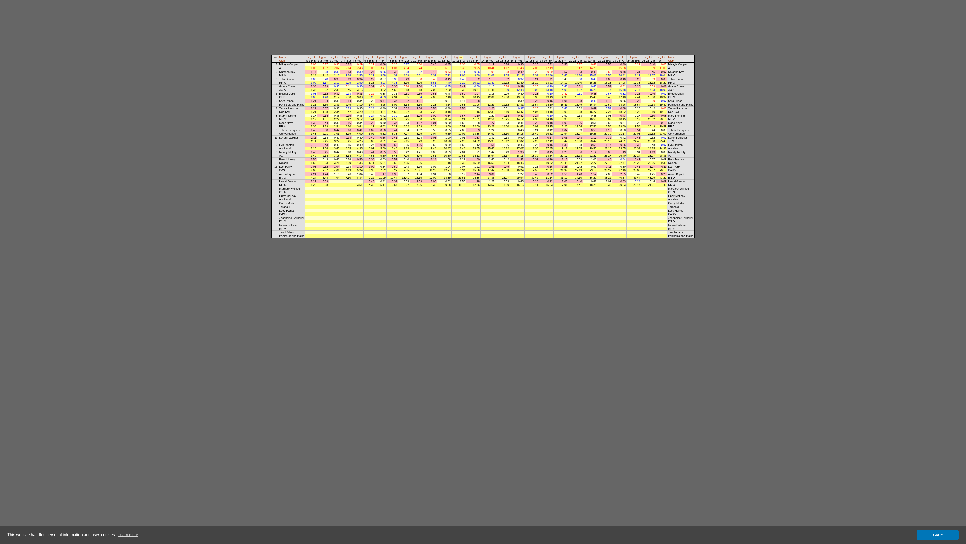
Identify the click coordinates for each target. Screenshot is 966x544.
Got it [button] (938, 535)
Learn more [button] (128, 535)
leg (309, 57)
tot (313, 57)
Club (282, 60)
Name (283, 57)
